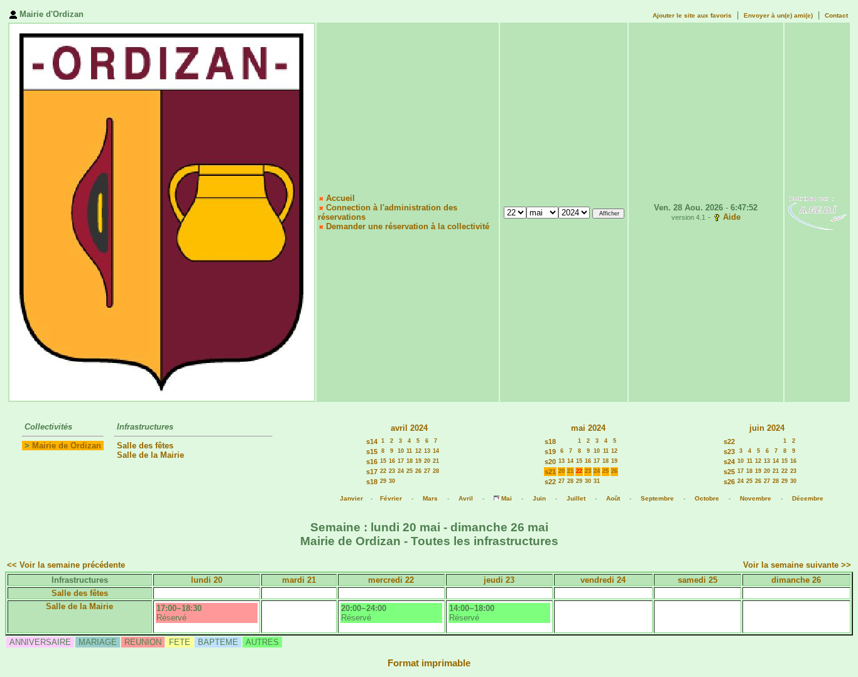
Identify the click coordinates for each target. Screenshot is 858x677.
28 (436, 471)
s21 (550, 471)
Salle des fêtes (145, 445)
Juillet (576, 498)
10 (401, 451)
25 (409, 471)
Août (613, 498)
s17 (371, 471)
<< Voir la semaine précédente (66, 565)
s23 (729, 451)
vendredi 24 (603, 580)
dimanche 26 (796, 580)
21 (436, 461)
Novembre (755, 498)
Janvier (351, 498)
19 (418, 461)
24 (401, 471)
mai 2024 (588, 428)
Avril (466, 498)
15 (383, 461)
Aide (732, 217)
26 (418, 471)
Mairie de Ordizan (66, 445)
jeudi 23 (499, 580)
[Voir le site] (817, 212)
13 (427, 451)
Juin (539, 498)
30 (392, 481)
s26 (729, 481)
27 (427, 471)
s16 (371, 461)
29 (383, 481)
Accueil (340, 198)
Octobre (707, 498)
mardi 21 (299, 580)
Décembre (807, 498)
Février (391, 498)
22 (383, 471)
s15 (371, 451)
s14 (371, 441)
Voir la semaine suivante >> (797, 565)
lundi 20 (206, 580)
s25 (729, 471)
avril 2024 (409, 428)
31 (597, 481)
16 (392, 461)
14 (436, 451)
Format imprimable (429, 663)
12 (418, 451)
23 (392, 471)
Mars (430, 498)
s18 (371, 481)
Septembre (657, 498)
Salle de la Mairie (150, 455)
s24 (729, 461)
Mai (506, 498)
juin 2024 (767, 428)
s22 (550, 481)
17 (401, 461)
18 (409, 461)
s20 (550, 461)
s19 (550, 451)
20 (427, 461)
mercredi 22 (391, 580)
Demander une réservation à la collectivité (407, 226)
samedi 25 (697, 580)
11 (409, 451)
